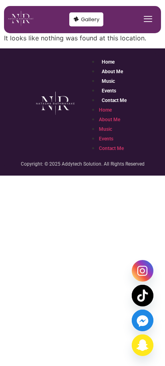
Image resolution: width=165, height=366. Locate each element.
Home (108, 62)
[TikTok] (142, 295)
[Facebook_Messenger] (142, 320)
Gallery (90, 19)
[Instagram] (142, 271)
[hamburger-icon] (148, 19)
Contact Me (114, 100)
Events (109, 91)
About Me (112, 71)
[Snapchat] (142, 345)
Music (108, 81)
